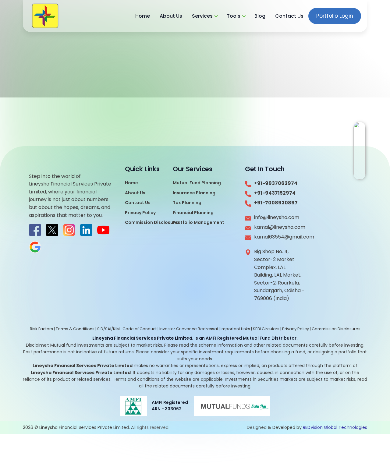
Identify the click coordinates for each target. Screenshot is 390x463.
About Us (171, 15)
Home (142, 15)
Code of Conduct (139, 329)
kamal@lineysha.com (279, 227)
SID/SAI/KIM (108, 329)
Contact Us (289, 15)
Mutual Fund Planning (197, 183)
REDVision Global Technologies (335, 427)
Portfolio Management (198, 222)
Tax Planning (187, 203)
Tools (233, 15)
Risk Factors (41, 329)
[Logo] (45, 16)
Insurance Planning (194, 193)
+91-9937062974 (275, 183)
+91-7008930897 (276, 202)
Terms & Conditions (75, 329)
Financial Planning (193, 213)
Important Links (235, 329)
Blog (259, 15)
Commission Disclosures (152, 222)
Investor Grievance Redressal (188, 329)
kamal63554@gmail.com (279, 236)
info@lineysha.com (276, 217)
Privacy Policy (140, 213)
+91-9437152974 (275, 192)
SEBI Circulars (266, 329)
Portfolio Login (334, 15)
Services (202, 15)
